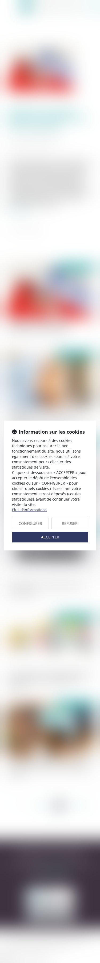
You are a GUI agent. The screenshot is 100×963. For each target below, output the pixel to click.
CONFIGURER (30, 523)
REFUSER (70, 523)
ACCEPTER (50, 537)
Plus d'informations (29, 509)
